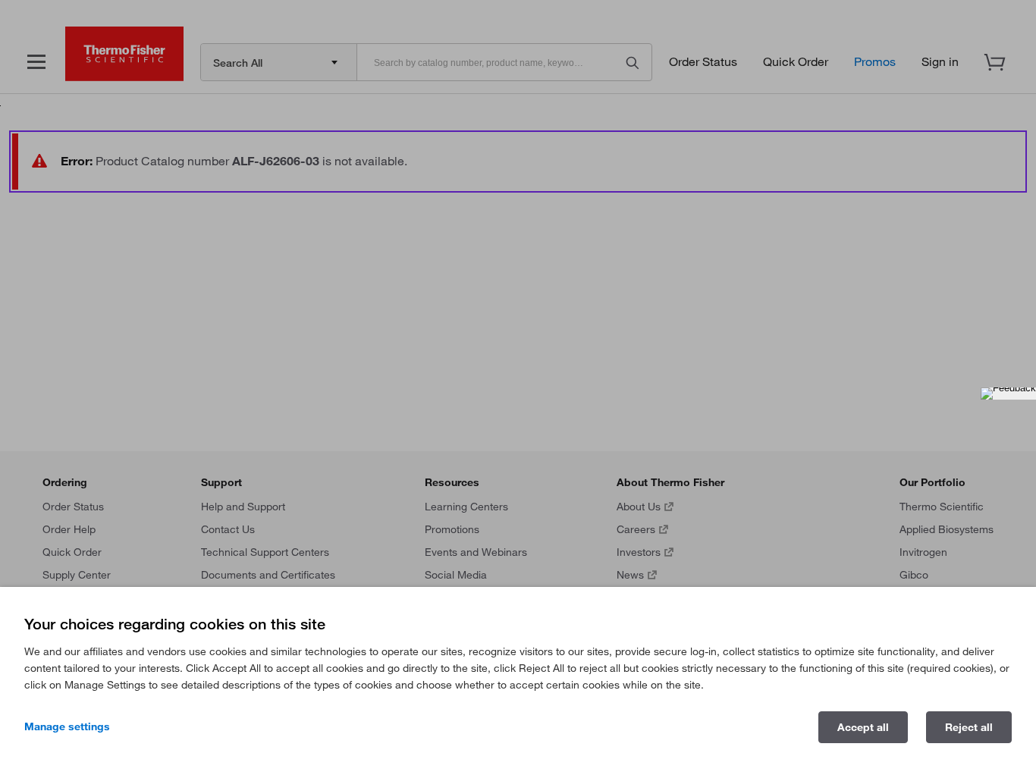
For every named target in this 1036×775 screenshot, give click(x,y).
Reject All (969, 727)
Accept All (863, 727)
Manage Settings (67, 726)
